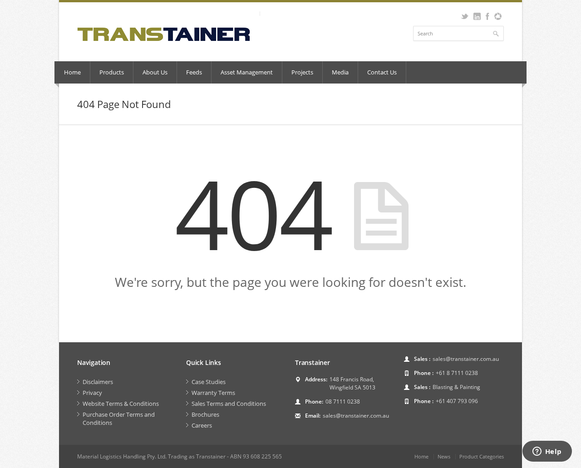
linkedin (477, 16)
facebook (487, 16)
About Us (155, 72)
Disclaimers (98, 382)
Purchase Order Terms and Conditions (119, 418)
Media (340, 72)
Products (111, 72)
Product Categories (481, 456)
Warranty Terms (213, 393)
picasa (498, 16)
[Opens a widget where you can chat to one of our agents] (547, 452)
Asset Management (247, 72)
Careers (202, 425)
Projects (302, 72)
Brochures (205, 414)
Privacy (92, 393)
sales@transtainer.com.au (356, 415)
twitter (464, 16)
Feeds (194, 72)
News (444, 456)
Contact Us (382, 72)
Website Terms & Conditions (121, 403)
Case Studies (209, 382)
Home (72, 72)
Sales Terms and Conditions (229, 403)
